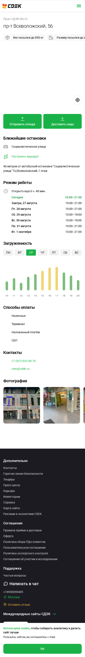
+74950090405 (13, 592)
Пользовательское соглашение (24, 547)
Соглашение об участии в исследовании (30, 559)
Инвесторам (11, 496)
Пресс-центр (11, 485)
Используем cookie (16, 628)
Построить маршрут (25, 156)
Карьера (9, 491)
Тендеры (9, 479)
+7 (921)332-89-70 (24, 361)
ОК (42, 648)
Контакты (10, 468)
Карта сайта (11, 508)
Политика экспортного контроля (25, 553)
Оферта (8, 536)
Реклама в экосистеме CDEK (22, 514)
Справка (9, 502)
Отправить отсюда (22, 124)
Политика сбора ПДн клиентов (24, 541)
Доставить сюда (62, 124)
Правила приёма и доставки (22, 530)
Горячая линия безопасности (23, 473)
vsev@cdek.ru (21, 368)
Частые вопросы (14, 575)
